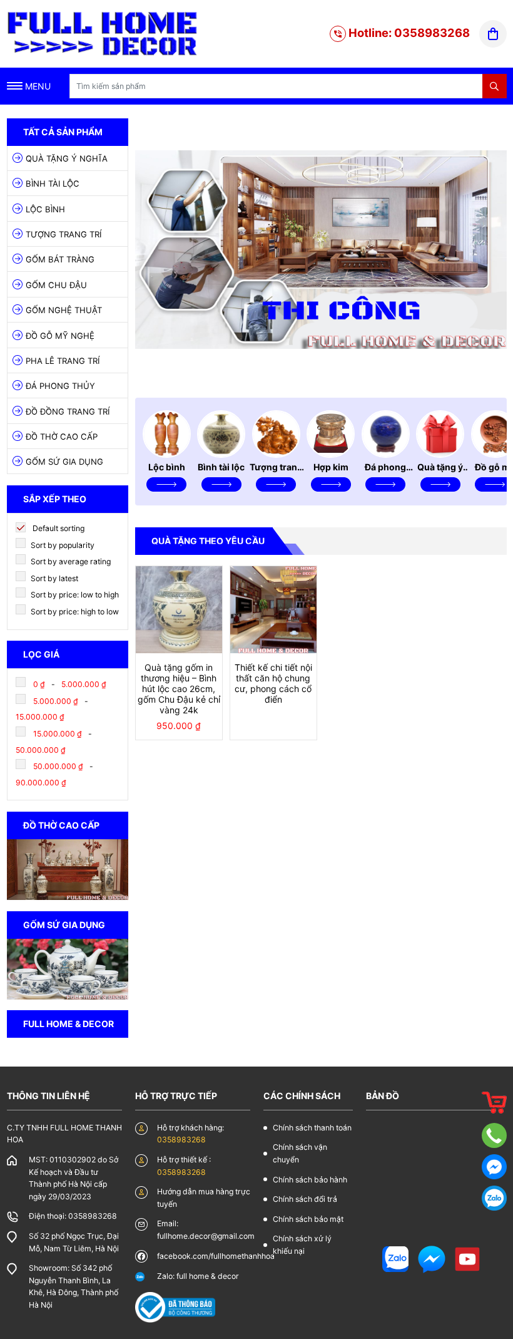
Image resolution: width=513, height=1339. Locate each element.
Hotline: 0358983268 (408, 32)
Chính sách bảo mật (308, 1219)
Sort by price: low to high (74, 594)
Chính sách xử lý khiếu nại (302, 1245)
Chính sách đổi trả (305, 1199)
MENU (37, 86)
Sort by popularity (61, 545)
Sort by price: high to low (74, 611)
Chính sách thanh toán (312, 1127)
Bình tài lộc (52, 183)
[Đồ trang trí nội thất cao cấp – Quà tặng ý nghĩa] (103, 33)
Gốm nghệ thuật (64, 310)
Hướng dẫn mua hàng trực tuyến (203, 1198)
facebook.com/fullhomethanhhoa (216, 1256)
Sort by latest (53, 578)
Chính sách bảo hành (310, 1179)
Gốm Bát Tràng (60, 259)
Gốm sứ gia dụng (64, 462)
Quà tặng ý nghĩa (67, 158)
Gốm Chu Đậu (56, 285)
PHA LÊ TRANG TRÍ (62, 361)
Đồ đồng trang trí (67, 411)
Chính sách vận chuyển (300, 1153)
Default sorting (57, 528)
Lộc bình (45, 209)
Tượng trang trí (63, 234)
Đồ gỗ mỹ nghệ (60, 336)
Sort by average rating (70, 561)
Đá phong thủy (60, 386)
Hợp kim (330, 467)
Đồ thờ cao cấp (62, 437)
